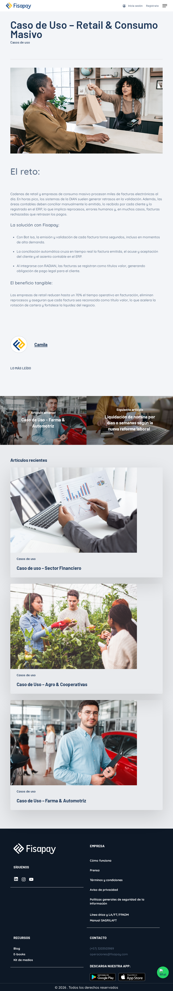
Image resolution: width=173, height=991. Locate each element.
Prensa (95, 870)
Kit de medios (23, 960)
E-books (19, 954)
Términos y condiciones (106, 880)
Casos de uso (20, 42)
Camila (40, 344)
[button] (164, 6)
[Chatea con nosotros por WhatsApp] (163, 972)
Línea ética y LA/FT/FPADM (109, 915)
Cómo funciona (100, 860)
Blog (17, 948)
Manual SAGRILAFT (103, 920)
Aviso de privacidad (104, 890)
